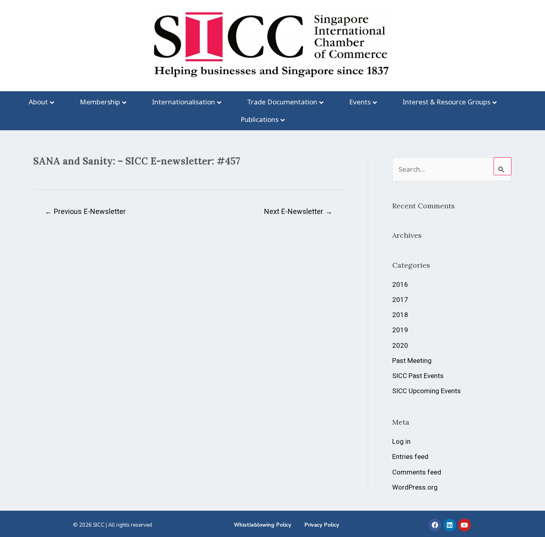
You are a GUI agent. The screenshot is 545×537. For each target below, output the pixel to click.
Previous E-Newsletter (85, 211)
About (38, 101)
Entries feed (410, 457)
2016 (400, 284)
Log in (401, 441)
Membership (100, 101)
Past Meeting (412, 361)
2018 (400, 315)
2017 (400, 300)
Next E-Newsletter (298, 211)
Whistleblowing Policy (262, 525)
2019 (400, 330)
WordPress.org (415, 487)
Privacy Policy (321, 525)
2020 (400, 345)
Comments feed (416, 472)
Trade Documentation (282, 101)
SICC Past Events (418, 376)
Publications (259, 119)
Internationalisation (183, 101)
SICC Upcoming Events (426, 391)
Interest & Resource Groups (446, 101)
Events (360, 101)
